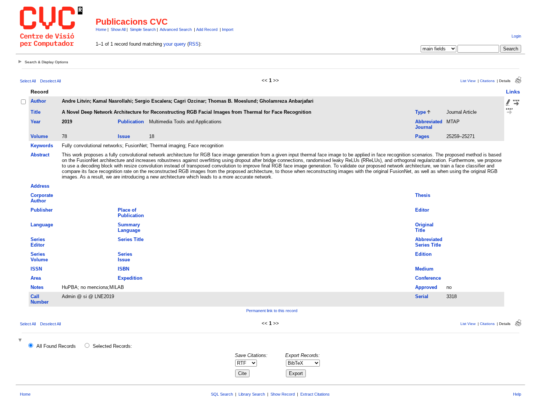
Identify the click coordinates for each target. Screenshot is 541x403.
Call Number (40, 299)
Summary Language (129, 227)
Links (513, 92)
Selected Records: (112, 346)
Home (101, 29)
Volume (39, 136)
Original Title (424, 227)
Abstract (40, 155)
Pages (422, 136)
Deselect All (50, 81)
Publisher (42, 210)
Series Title (131, 239)
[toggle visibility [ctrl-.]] (21, 341)
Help (517, 394)
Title (35, 112)
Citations (487, 81)
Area (36, 278)
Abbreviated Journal (428, 124)
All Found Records (56, 346)
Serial (421, 296)
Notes (37, 287)
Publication (131, 121)
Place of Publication (131, 212)
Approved (426, 287)
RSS (194, 44)
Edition (423, 254)
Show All (118, 29)
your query (174, 44)
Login (516, 36)
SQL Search (222, 394)
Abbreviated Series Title (428, 242)
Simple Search (143, 29)
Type (420, 112)
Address (40, 186)
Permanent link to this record (271, 310)
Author (38, 101)
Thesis (422, 195)
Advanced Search (176, 29)
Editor (422, 210)
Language (42, 224)
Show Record (282, 394)
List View (467, 81)
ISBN (123, 269)
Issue (124, 136)
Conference (428, 278)
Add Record (207, 29)
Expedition (130, 278)
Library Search (251, 394)
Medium (424, 269)
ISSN (36, 269)
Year (35, 121)
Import (227, 29)
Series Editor (38, 242)
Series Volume (39, 256)
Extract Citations (315, 394)
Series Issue (125, 256)
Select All (28, 81)
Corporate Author (42, 198)
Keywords (42, 145)
